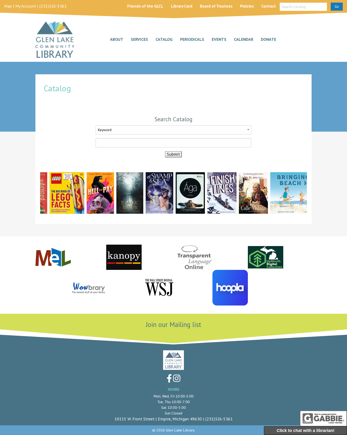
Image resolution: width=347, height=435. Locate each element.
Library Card (181, 6)
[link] (62, 193)
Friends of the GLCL (145, 6)
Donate (268, 39)
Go (337, 6)
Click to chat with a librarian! (305, 430)
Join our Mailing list (173, 324)
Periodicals (192, 39)
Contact (268, 6)
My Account (25, 6)
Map (8, 6)
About (116, 39)
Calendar (243, 39)
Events (219, 39)
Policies (247, 6)
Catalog (164, 39)
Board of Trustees (216, 6)
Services (139, 39)
